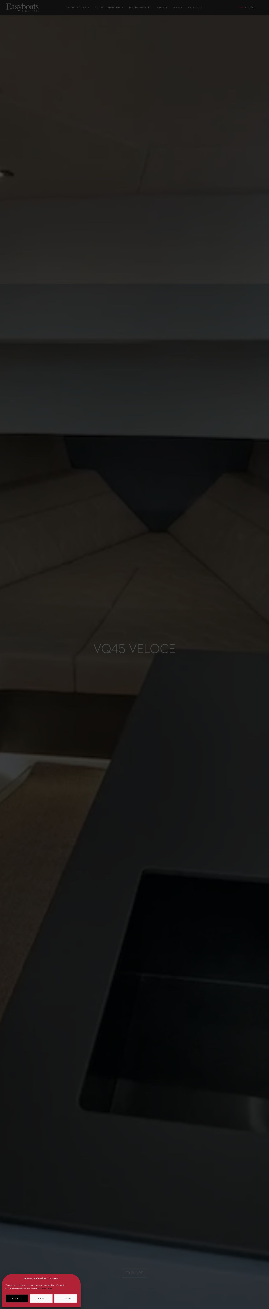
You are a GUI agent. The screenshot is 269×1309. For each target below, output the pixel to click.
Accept (16, 1298)
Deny (41, 1298)
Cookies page (45, 1288)
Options (66, 1298)
